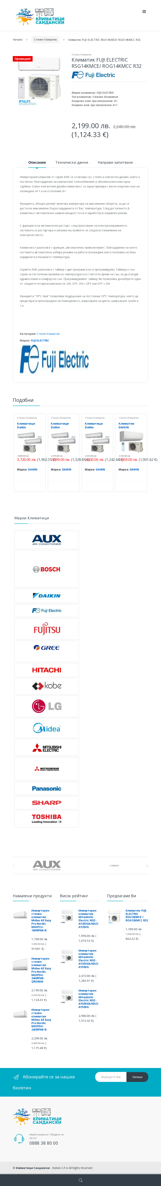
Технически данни (71, 163)
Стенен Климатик (45, 39)
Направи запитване (115, 163)
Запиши (137, 1077)
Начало (18, 39)
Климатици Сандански (33, 1168)
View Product (38, 476)
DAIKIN (32, 469)
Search (80, 1180)
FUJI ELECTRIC (40, 340)
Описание (37, 163)
